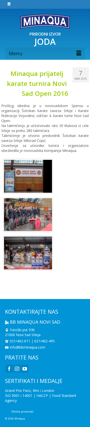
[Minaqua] (45, 21)
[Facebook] (9, 368)
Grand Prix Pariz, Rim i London (29, 390)
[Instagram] (17, 368)
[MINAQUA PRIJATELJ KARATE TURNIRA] (28, 176)
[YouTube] (24, 368)
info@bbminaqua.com (27, 347)
